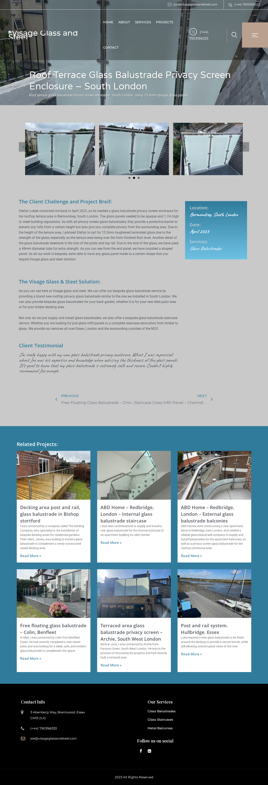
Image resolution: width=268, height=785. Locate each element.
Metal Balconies (160, 728)
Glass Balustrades (162, 711)
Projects (164, 22)
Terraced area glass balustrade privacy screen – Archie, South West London (131, 632)
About (124, 22)
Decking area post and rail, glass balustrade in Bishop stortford (50, 514)
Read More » (30, 555)
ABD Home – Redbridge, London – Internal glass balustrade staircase (127, 514)
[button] (23, 147)
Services (143, 22)
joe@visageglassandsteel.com (196, 4)
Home (108, 22)
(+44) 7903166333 (247, 4)
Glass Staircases (160, 720)
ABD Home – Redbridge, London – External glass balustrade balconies (207, 514)
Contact (111, 47)
